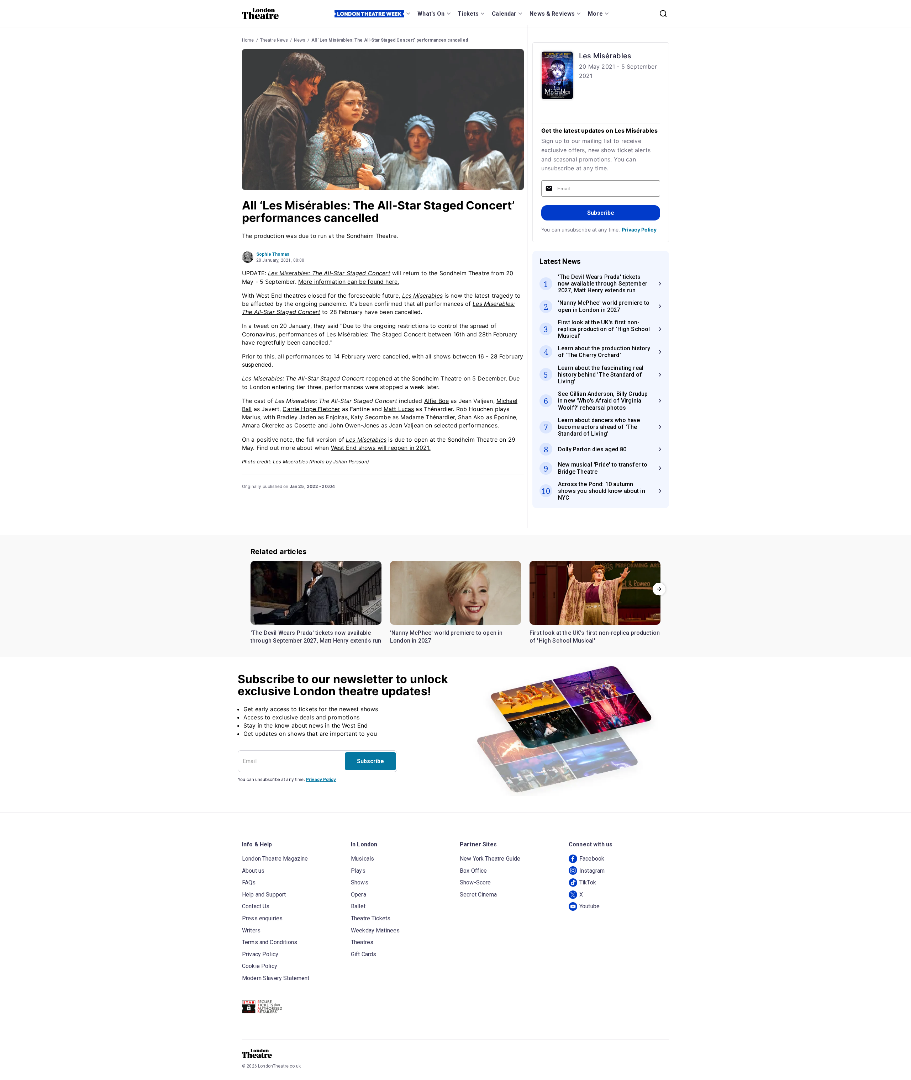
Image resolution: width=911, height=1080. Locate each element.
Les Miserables (422, 295)
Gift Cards (363, 954)
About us (253, 870)
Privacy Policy (639, 230)
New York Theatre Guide (490, 858)
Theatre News (274, 40)
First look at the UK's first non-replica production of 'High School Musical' (595, 636)
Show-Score (475, 882)
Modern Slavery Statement (276, 978)
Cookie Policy (259, 966)
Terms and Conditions (269, 942)
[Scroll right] (659, 588)
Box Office (473, 870)
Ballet (358, 906)
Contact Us (256, 906)
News (299, 40)
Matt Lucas (399, 409)
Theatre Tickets (370, 918)
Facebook (591, 858)
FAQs (249, 882)
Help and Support (264, 894)
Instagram (592, 870)
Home (248, 40)
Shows (359, 882)
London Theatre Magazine (275, 858)
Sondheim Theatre (437, 378)
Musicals (362, 858)
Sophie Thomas (272, 254)
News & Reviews (552, 13)
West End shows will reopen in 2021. (381, 447)
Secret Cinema (478, 894)
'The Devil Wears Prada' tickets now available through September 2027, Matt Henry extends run (316, 636)
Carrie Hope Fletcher (311, 409)
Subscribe (600, 212)
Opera (358, 894)
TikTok (587, 882)
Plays (358, 870)
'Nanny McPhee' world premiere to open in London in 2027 (446, 636)
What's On (430, 13)
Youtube (589, 906)
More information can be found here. (348, 281)
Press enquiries (262, 918)
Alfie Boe (436, 400)
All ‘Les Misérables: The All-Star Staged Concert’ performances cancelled (389, 40)
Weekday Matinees (375, 930)
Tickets (468, 13)
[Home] (260, 13)
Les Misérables (605, 56)
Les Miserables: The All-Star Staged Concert (329, 273)
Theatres (362, 942)
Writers (251, 930)
